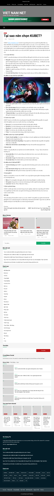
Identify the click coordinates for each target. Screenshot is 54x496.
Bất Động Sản (32, 4)
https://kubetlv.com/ (13, 42)
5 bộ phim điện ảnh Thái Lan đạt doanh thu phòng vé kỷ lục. (10, 232)
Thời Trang (6, 322)
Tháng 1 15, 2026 (44, 237)
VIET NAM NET (14, 13)
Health (5, 296)
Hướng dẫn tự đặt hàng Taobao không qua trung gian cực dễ (18, 257)
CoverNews (24, 493)
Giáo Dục (6, 293)
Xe (4, 338)
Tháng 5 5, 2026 (10, 235)
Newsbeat (6, 301)
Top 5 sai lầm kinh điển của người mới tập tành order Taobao (17, 252)
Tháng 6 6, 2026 (27, 425)
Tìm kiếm (5, 345)
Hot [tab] (18, 362)
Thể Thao (6, 317)
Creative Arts (7, 283)
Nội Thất (26, 4)
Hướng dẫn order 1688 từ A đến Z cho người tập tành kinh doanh (19, 254)
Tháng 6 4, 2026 (37, 428)
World (5, 333)
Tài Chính (6, 314)
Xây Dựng (6, 335)
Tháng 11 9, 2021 (11, 39)
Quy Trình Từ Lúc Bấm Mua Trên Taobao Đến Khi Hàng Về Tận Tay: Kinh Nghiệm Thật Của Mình (26, 259)
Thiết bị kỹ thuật (8, 320)
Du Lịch (8, 4)
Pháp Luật (14, 4)
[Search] (50, 27)
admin (6, 39)
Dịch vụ (5, 286)
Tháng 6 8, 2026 (7, 425)
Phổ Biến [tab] (13, 362)
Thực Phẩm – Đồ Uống (9, 325)
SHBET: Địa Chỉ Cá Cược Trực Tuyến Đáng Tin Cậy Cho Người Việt (39, 208)
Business (6, 273)
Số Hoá (5, 312)
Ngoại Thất (39, 4)
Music (5, 299)
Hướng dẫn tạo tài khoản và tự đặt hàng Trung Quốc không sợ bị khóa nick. (21, 262)
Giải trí (5, 33)
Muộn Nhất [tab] (6, 362)
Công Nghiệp (20, 4)
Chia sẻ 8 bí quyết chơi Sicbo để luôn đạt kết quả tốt (14, 208)
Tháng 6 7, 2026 (17, 425)
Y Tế (5, 341)
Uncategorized (7, 330)
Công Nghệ (6, 278)
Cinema (44, 4)
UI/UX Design (7, 328)
